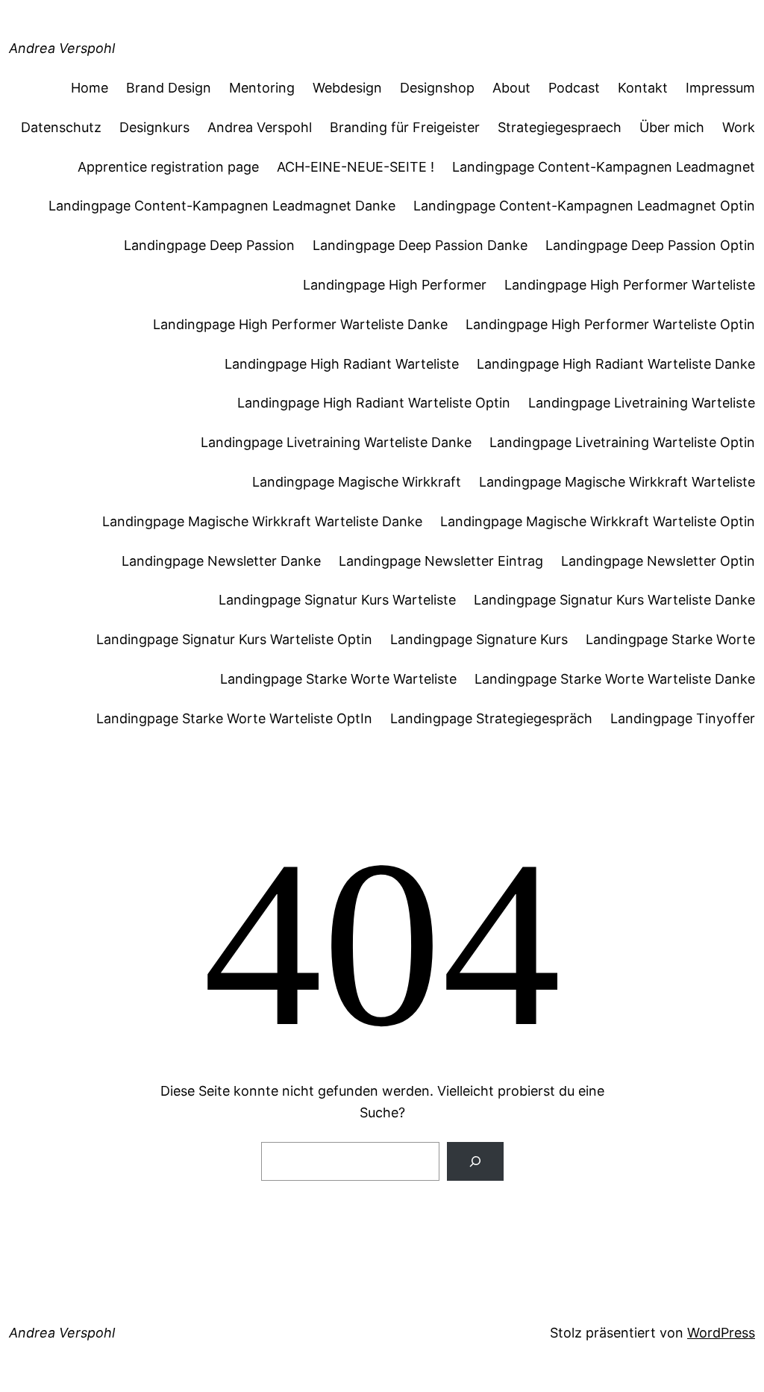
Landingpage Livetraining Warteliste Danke (336, 442)
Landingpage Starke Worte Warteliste (338, 679)
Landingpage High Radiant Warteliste (342, 364)
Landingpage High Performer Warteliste (629, 285)
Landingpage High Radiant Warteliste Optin (373, 403)
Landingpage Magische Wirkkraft (356, 482)
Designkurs (154, 127)
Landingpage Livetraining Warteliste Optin (622, 442)
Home (89, 88)
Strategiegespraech (559, 127)
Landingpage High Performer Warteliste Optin (610, 324)
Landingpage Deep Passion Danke (420, 245)
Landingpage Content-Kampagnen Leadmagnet (603, 167)
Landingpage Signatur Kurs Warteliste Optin (234, 639)
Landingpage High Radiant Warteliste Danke (616, 364)
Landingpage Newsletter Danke (221, 561)
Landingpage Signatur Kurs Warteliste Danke (614, 600)
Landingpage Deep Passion (209, 245)
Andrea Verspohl (62, 48)
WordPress (721, 1332)
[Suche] (475, 1161)
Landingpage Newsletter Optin (658, 561)
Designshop (437, 88)
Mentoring (262, 88)
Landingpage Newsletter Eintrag (441, 561)
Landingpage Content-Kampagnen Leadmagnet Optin (584, 205)
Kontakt (643, 88)
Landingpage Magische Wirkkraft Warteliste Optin (597, 521)
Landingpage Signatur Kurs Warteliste (337, 600)
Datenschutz (61, 127)
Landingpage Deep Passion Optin (650, 245)
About (511, 88)
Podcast (574, 88)
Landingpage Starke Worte (670, 639)
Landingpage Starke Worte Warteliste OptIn (234, 718)
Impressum (720, 88)
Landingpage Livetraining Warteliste (641, 403)
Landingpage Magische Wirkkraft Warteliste (617, 482)
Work (738, 127)
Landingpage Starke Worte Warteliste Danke (615, 679)
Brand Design (168, 88)
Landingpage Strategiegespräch (491, 718)
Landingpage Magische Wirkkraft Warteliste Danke (262, 521)
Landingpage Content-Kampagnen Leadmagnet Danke (221, 205)
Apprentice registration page (168, 167)
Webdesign (347, 88)
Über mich (671, 127)
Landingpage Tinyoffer (682, 718)
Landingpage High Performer (394, 285)
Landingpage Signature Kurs (479, 639)
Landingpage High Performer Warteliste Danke (300, 324)
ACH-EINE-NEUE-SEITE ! (355, 167)
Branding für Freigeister (405, 127)
